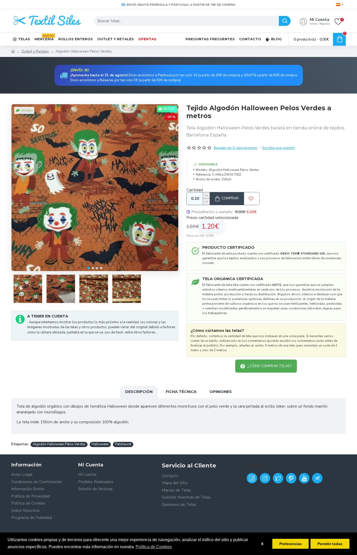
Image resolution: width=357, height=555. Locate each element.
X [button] (262, 544)
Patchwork (123, 444)
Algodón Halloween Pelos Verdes (59, 444)
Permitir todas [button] (330, 544)
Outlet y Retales (35, 51)
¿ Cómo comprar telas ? (269, 366)
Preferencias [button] (290, 544)
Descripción (139, 391)
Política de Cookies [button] (154, 547)
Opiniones (221, 391)
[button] (89, 268)
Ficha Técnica (181, 391)
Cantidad (195, 190)
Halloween (100, 444)
